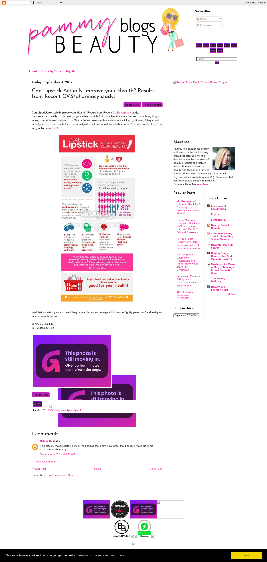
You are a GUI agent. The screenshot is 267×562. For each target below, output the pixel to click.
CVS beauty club (57, 410)
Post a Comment (46, 461)
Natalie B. (46, 440)
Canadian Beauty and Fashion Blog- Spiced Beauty (222, 236)
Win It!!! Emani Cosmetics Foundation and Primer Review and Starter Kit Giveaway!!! (188, 262)
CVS (54, 128)
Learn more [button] (117, 555)
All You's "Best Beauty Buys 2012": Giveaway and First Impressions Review (188, 243)
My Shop (72, 71)
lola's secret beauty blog (218, 207)
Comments (206, 25)
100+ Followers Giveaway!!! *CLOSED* (185, 295)
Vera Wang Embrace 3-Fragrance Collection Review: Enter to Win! (188, 281)
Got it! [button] (246, 555)
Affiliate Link (132, 104)
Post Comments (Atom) (61, 475)
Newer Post (39, 468)
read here (203, 184)
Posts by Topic (51, 71)
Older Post (155, 468)
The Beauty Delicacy (218, 280)
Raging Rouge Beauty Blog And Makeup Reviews (221, 256)
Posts (203, 18)
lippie (70, 410)
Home (97, 468)
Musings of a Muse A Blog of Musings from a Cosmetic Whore (223, 268)
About (33, 71)
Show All (231, 294)
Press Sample (152, 104)
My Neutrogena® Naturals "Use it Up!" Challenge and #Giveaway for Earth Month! (188, 207)
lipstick (78, 410)
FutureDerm (218, 219)
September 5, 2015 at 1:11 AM (57, 454)
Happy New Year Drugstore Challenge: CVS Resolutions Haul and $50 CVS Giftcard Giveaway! (189, 226)
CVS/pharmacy (122, 112)
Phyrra (215, 214)
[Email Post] (50, 406)
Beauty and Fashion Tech (219, 288)
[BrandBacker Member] (122, 536)
